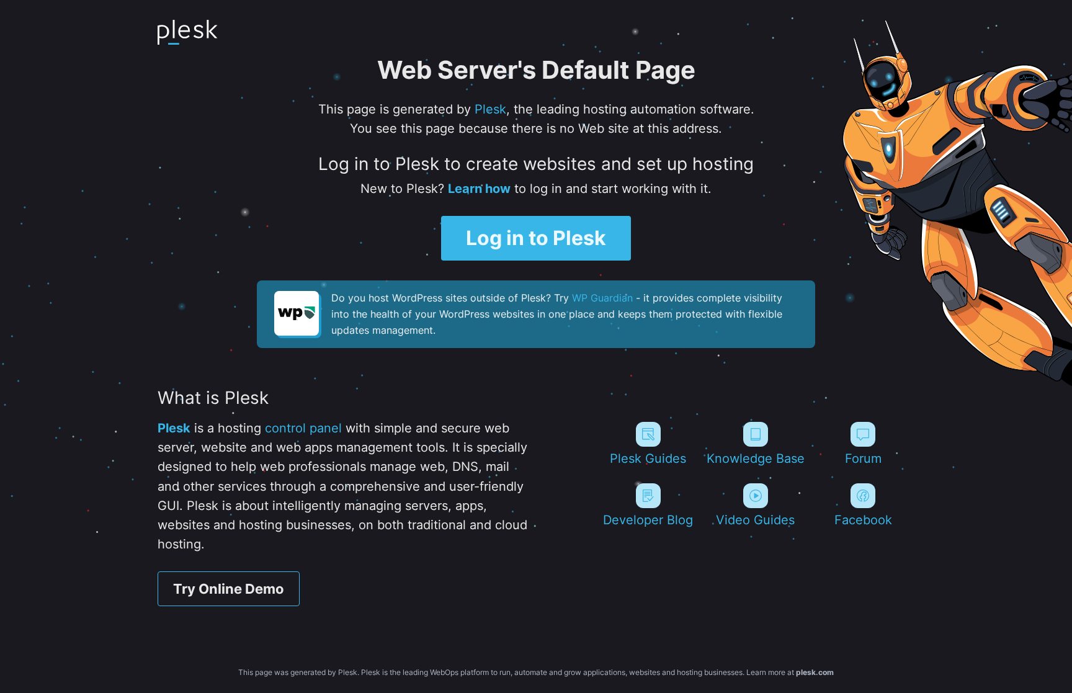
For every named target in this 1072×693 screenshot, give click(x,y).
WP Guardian (602, 298)
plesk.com (815, 672)
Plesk (490, 109)
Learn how (479, 188)
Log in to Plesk (536, 238)
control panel (303, 428)
